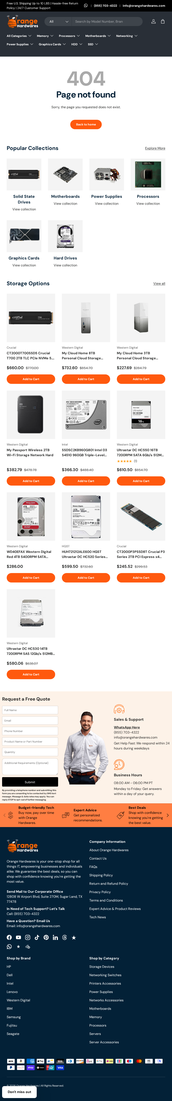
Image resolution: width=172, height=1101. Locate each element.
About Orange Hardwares (109, 850)
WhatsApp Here (127, 727)
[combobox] (93, 21)
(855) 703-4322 (105, 6)
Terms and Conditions (106, 900)
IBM (9, 1008)
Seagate (13, 1034)
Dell (10, 975)
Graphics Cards (24, 258)
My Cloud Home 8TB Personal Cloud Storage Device (81, 356)
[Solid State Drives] (24, 174)
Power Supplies (106, 196)
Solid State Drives (24, 199)
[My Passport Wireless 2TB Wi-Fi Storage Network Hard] (31, 415)
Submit (30, 782)
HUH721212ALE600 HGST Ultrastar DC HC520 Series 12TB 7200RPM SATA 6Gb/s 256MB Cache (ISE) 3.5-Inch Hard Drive (85, 554)
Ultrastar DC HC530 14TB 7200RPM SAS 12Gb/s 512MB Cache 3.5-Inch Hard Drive (30, 651)
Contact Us (98, 858)
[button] (162, 21)
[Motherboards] (65, 174)
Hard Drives (65, 258)
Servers (95, 1034)
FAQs (93, 867)
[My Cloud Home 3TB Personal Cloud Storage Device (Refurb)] (141, 318)
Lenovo (12, 992)
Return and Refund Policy (108, 883)
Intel (10, 983)
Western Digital (18, 1000)
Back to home (86, 124)
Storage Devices (101, 966)
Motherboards (65, 196)
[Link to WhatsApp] (89, 6)
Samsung (14, 1017)
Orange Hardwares (27, 1085)
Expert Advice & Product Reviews (115, 909)
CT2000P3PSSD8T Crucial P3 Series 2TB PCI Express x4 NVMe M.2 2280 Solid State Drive (141, 554)
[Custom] (9, 946)
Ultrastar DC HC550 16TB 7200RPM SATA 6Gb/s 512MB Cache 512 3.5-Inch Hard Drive (140, 453)
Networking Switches (105, 975)
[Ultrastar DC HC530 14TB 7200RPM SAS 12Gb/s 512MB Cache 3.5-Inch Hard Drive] (31, 613)
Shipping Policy (101, 875)
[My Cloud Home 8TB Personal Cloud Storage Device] (86, 318)
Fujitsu (12, 1025)
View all (159, 283)
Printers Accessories (105, 983)
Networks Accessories (106, 1000)
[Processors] (148, 174)
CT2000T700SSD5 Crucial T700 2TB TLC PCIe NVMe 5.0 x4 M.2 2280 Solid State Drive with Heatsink (30, 356)
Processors (148, 196)
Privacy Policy (100, 892)
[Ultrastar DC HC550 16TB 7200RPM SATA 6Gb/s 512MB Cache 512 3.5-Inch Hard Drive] (141, 415)
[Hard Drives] (65, 236)
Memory (95, 1017)
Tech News (97, 917)
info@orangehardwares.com (144, 6)
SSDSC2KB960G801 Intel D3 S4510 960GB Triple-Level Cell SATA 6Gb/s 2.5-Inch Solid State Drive (84, 453)
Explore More (155, 148)
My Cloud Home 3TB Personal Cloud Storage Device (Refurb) (136, 356)
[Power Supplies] (107, 174)
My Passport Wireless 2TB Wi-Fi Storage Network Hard (30, 452)
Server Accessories (104, 1042)
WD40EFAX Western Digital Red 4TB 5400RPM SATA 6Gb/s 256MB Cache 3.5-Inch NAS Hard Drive (29, 554)
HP (9, 966)
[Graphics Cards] (24, 236)
